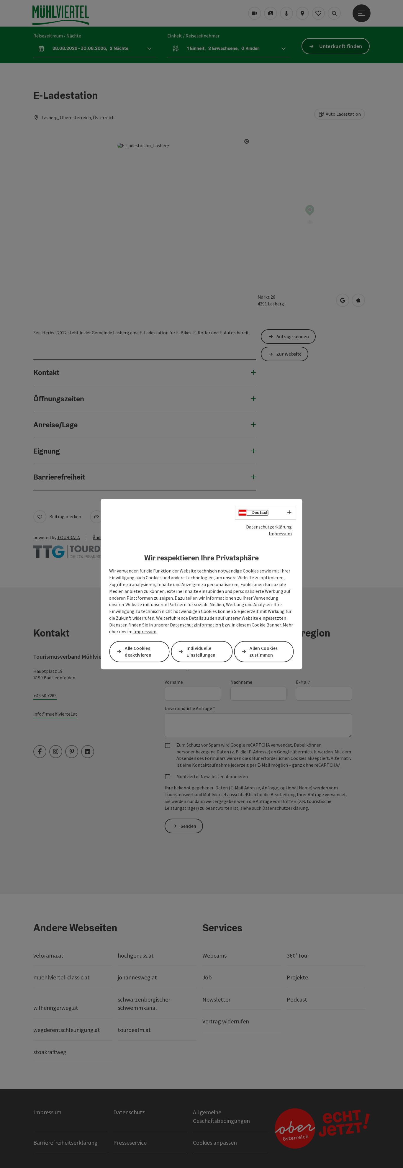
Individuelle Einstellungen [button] (200, 651)
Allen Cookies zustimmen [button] (264, 651)
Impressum (280, 533)
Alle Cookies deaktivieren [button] (138, 651)
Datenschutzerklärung (269, 527)
